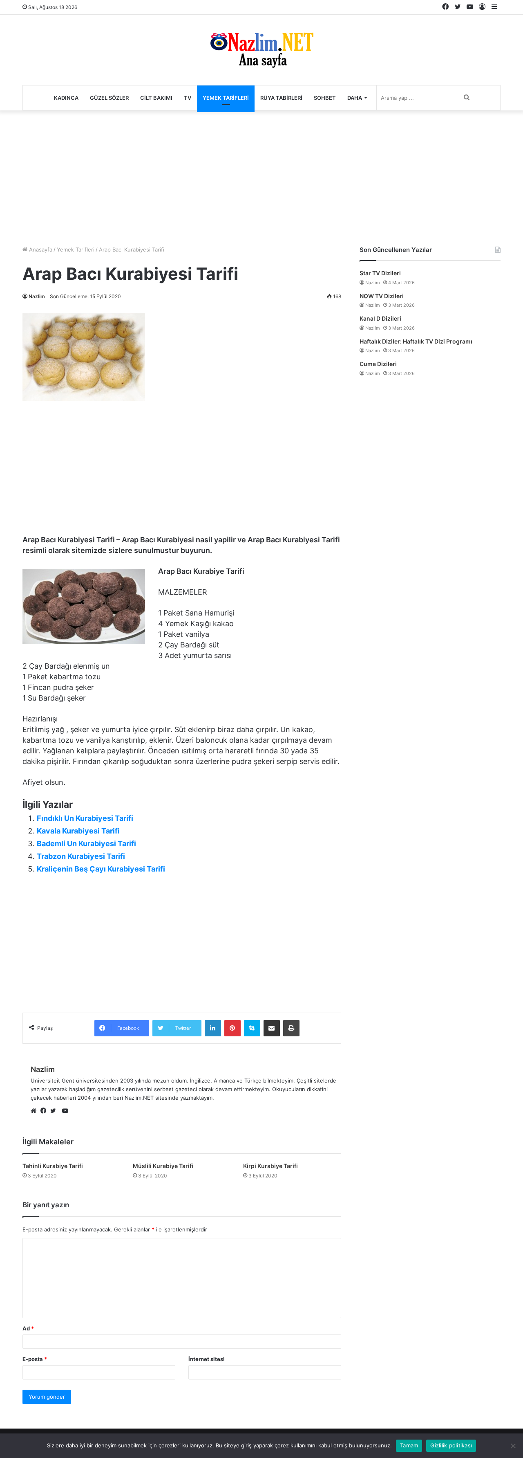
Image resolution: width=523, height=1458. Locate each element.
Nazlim (37, 296)
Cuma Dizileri (378, 363)
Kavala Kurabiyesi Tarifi (78, 831)
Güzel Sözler (109, 97)
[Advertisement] (261, 176)
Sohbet (325, 97)
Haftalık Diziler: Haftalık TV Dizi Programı (416, 341)
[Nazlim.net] (261, 50)
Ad (28, 1328)
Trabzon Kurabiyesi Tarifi (81, 856)
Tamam (409, 1445)
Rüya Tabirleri (281, 97)
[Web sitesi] (35, 1111)
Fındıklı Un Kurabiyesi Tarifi (85, 818)
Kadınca (66, 97)
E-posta (34, 1359)
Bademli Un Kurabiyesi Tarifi (86, 843)
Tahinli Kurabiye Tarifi (52, 1165)
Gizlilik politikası (451, 1445)
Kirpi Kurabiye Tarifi (270, 1165)
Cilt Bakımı (156, 97)
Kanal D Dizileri (380, 318)
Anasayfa (39, 249)
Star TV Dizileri (380, 273)
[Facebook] (45, 1111)
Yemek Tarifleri (226, 97)
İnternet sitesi (206, 1359)
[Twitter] (55, 1111)
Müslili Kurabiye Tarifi (163, 1165)
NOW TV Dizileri (382, 295)
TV (187, 97)
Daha (354, 97)
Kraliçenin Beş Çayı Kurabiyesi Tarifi (101, 869)
